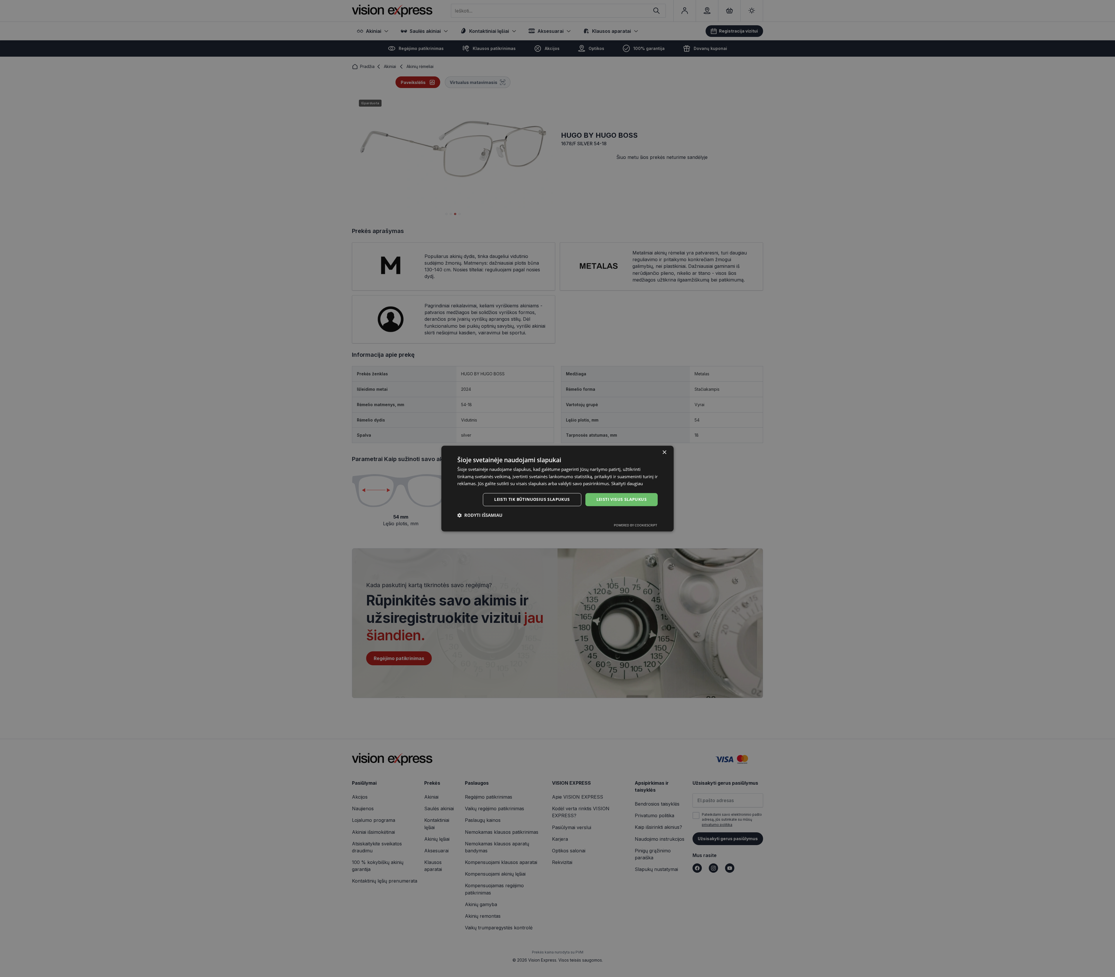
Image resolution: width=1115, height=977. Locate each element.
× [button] (664, 452)
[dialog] (557, 488)
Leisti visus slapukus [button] (621, 499)
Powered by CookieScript (635, 525)
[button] (479, 515)
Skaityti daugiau (627, 484)
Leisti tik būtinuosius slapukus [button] (532, 499)
